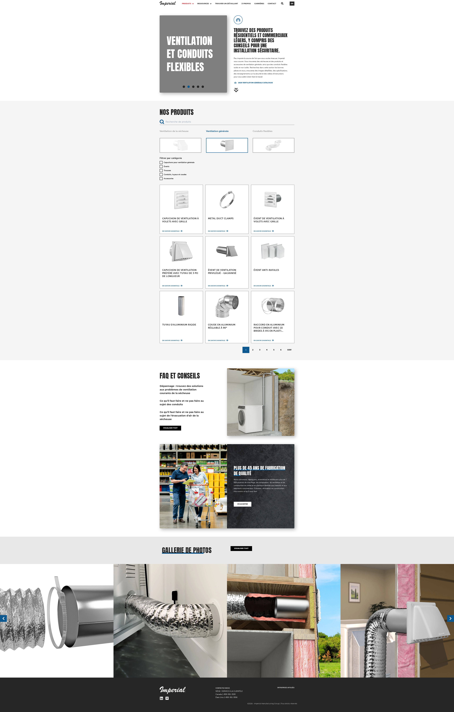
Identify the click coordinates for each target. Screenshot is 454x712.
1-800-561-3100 (229, 694)
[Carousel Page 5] (203, 87)
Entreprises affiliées (285, 687)
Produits (187, 3)
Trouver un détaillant (226, 3)
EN (292, 3)
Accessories (168, 178)
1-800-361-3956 (230, 697)
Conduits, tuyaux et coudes (175, 174)
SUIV (289, 350)
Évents (166, 166)
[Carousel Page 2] (188, 87)
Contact (272, 3)
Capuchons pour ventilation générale (179, 162)
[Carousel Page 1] (184, 87)
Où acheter (242, 504)
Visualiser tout (170, 428)
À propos (246, 3)
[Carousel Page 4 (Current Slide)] (198, 87)
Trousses (167, 170)
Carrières (259, 3)
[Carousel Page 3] (193, 87)
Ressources (203, 3)
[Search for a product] (282, 3)
